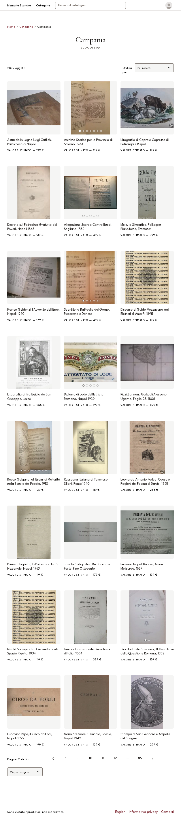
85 (140, 758)
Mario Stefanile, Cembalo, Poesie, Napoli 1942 (88, 736)
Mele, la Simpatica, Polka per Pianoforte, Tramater (141, 227)
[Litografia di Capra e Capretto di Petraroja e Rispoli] (147, 107)
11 (103, 758)
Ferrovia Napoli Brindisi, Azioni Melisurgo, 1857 (142, 566)
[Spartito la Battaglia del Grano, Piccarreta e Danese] (90, 277)
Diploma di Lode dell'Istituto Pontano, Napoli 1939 (84, 397)
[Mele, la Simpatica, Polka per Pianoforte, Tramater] (147, 192)
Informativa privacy (143, 812)
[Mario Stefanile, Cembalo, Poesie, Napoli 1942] (90, 702)
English (120, 812)
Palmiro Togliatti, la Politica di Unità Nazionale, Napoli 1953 (32, 566)
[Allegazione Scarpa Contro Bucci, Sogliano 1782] (90, 192)
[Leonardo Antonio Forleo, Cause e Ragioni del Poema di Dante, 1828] (147, 447)
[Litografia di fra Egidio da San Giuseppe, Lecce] (33, 362)
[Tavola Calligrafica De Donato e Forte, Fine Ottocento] (90, 532)
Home (11, 26)
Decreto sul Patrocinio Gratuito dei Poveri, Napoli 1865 (32, 227)
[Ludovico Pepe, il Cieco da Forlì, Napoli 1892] (33, 702)
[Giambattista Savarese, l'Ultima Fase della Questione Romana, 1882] (147, 617)
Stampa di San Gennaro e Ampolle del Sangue (145, 736)
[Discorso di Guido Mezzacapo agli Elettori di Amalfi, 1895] (147, 277)
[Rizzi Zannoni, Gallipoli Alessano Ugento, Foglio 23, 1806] (147, 362)
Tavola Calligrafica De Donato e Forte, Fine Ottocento (87, 566)
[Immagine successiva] (111, 107)
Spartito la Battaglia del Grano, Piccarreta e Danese (87, 312)
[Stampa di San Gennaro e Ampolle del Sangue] (147, 702)
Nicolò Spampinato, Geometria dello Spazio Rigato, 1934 (33, 651)
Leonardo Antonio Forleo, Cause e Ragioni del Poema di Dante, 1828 (145, 482)
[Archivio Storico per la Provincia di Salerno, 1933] (90, 107)
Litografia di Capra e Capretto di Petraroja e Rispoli (145, 142)
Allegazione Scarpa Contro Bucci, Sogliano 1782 (87, 227)
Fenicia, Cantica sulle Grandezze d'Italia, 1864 (87, 651)
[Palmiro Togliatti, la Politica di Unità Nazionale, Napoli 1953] (33, 532)
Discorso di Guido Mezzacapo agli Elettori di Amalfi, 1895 (145, 312)
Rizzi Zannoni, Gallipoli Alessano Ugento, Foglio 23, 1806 (144, 397)
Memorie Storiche (19, 5)
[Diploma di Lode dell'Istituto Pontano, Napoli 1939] (90, 362)
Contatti (167, 812)
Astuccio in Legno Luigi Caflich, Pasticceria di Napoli (29, 142)
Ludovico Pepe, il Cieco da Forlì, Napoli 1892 (29, 736)
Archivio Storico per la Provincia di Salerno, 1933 (88, 142)
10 (90, 758)
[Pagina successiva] (152, 758)
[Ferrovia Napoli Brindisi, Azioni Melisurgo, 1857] (147, 532)
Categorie (43, 5)
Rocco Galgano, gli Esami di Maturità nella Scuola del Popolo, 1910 (33, 482)
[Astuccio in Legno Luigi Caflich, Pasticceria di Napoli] (33, 107)
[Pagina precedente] (53, 758)
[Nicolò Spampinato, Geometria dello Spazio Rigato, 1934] (33, 617)
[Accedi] (169, 5)
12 (115, 758)
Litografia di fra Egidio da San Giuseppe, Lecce (29, 397)
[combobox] (90, 5)
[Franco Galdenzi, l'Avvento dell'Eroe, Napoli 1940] (33, 277)
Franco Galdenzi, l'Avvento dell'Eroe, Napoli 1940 (33, 312)
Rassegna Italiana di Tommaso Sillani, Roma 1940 (86, 482)
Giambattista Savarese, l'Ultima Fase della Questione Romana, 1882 (147, 651)
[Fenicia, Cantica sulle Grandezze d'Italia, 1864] (90, 617)
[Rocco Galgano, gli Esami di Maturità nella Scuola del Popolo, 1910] (33, 447)
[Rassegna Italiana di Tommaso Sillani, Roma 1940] (90, 447)
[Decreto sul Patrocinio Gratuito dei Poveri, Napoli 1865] (33, 192)
